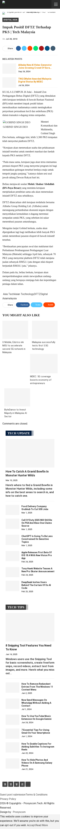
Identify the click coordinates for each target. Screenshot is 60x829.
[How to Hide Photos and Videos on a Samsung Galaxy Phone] (12, 763)
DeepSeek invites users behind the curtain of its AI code (36, 585)
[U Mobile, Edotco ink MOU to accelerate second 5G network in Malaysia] (15, 330)
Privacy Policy (8, 798)
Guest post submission (13, 794)
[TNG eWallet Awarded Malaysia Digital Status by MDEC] (9, 82)
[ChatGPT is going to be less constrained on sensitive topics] (12, 540)
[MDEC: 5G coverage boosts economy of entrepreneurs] (44, 363)
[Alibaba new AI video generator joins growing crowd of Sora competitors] (9, 68)
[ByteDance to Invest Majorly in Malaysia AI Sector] (17, 397)
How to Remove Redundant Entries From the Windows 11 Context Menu (37, 687)
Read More (42, 825)
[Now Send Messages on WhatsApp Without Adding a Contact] (12, 704)
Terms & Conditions (37, 794)
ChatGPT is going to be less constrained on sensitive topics (37, 539)
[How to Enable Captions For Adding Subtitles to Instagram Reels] (12, 747)
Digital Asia (10, 20)
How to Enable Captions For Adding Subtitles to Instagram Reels (37, 746)
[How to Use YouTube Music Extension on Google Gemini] (12, 720)
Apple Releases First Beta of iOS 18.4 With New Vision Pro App (36, 555)
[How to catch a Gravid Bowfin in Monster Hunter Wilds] (30, 453)
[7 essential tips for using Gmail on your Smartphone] (12, 733)
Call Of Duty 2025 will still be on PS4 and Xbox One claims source (36, 523)
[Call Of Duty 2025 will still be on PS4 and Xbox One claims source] (12, 524)
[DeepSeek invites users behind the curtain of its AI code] (12, 586)
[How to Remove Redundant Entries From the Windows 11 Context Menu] (12, 687)
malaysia (12, 298)
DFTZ (37, 294)
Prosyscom (19, 812)
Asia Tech (8, 294)
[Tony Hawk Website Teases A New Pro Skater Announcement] (12, 572)
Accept (31, 825)
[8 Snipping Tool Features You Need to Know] (30, 627)
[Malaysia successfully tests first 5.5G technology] (45, 330)
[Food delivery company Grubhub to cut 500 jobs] (12, 510)
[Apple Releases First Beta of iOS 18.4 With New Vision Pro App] (12, 556)
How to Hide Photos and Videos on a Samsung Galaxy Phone (36, 763)
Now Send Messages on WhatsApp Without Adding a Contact (36, 703)
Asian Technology (24, 294)
